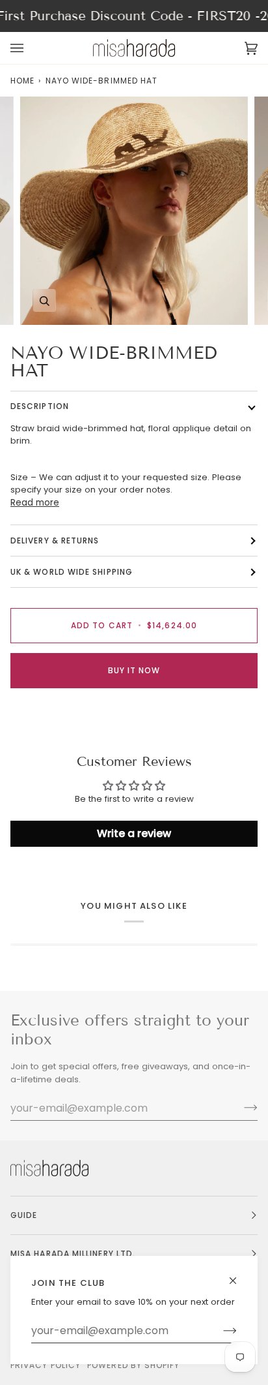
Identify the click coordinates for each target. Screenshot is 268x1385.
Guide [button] (23, 1215)
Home (22, 80)
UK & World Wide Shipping (71, 571)
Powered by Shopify (133, 1365)
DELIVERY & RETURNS (54, 540)
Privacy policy (45, 1365)
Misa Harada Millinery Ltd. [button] (72, 1253)
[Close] (238, 1275)
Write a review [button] (134, 833)
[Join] (219, 1330)
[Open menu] (29, 48)
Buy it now (134, 670)
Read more (34, 502)
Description (39, 406)
